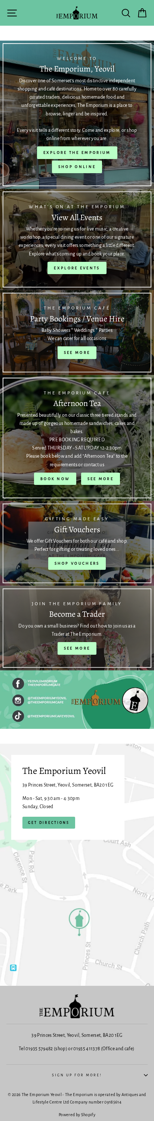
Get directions (49, 823)
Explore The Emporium (77, 152)
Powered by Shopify (77, 1114)
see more (100, 479)
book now (55, 479)
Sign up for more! (77, 1075)
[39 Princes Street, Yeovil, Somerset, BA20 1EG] (77, 865)
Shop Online (77, 167)
